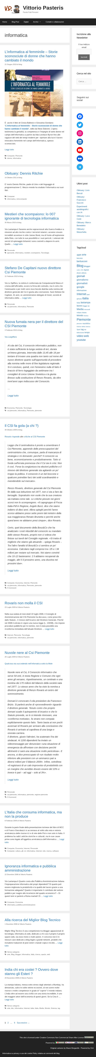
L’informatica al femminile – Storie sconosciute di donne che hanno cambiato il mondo (31, 56)
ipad (88, 294)
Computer (11, 156)
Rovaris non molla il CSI (23, 603)
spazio (43, 954)
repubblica (86, 323)
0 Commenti (11, 588)
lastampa (85, 302)
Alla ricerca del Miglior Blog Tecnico (32, 920)
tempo (87, 332)
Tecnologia (45, 253)
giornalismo (82, 279)
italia (32, 954)
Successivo (23, 1023)
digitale (86, 270)
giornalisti (82, 283)
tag (59, 1008)
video (80, 335)
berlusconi (82, 261)
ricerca (49, 851)
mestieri (27, 253)
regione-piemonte (41, 794)
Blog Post (15, 22)
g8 (22, 851)
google (80, 287)
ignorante (10, 253)
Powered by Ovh (87, 1048)
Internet (27, 583)
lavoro (79, 306)
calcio (78, 270)
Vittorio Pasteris (43, 8)
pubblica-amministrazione (25, 905)
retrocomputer (21, 199)
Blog (12, 954)
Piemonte (18, 156)
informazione (82, 290)
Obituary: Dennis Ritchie (24, 173)
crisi (82, 270)
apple (79, 255)
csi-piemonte (12, 307)
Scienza (54, 1008)
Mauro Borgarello (72, 1048)
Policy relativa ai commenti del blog (46, 1053)
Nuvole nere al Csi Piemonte (27, 653)
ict (25, 851)
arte (8, 954)
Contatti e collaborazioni (55, 22)
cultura (17, 851)
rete (44, 851)
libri (89, 306)
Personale (11, 250)
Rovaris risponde (12, 437)
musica (86, 316)
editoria (83, 273)
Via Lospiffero (11, 337)
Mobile (84, 312)
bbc (12, 1008)
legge (85, 306)
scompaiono (35, 253)
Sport (78, 329)
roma (83, 326)
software (55, 851)
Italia (36, 1008)
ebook (79, 273)
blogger (18, 954)
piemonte (38, 410)
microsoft (87, 309)
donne (9, 158)
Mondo (47, 1008)
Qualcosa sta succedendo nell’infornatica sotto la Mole (28, 664)
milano (79, 312)
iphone (79, 299)
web (48, 954)
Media (41, 1008)
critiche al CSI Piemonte (34, 437)
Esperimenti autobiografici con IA (82, 209)
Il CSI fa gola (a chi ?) (22, 426)
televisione (80, 332)
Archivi (35, 22)
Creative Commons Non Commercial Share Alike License (62, 1038)
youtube (81, 339)
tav (85, 329)
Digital (26, 22)
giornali (81, 276)
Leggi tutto (9, 149)
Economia (11, 408)
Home (4, 22)
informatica (17, 158)
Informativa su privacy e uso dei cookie (17, 1053)
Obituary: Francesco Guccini (81, 200)
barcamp (80, 258)
